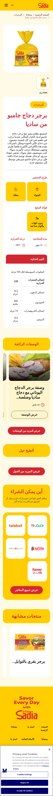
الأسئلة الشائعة (27, 739)
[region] (26, 770)
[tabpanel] (26, 394)
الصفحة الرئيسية (42, 15)
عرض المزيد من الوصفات (26, 430)
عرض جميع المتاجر (26, 590)
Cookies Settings (24, 774)
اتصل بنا (31, 727)
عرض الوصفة (29, 414)
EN (12, 5)
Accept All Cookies (24, 791)
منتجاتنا (29, 15)
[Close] (49, 749)
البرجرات (18, 15)
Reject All (24, 783)
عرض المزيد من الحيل (26, 471)
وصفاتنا (45, 739)
